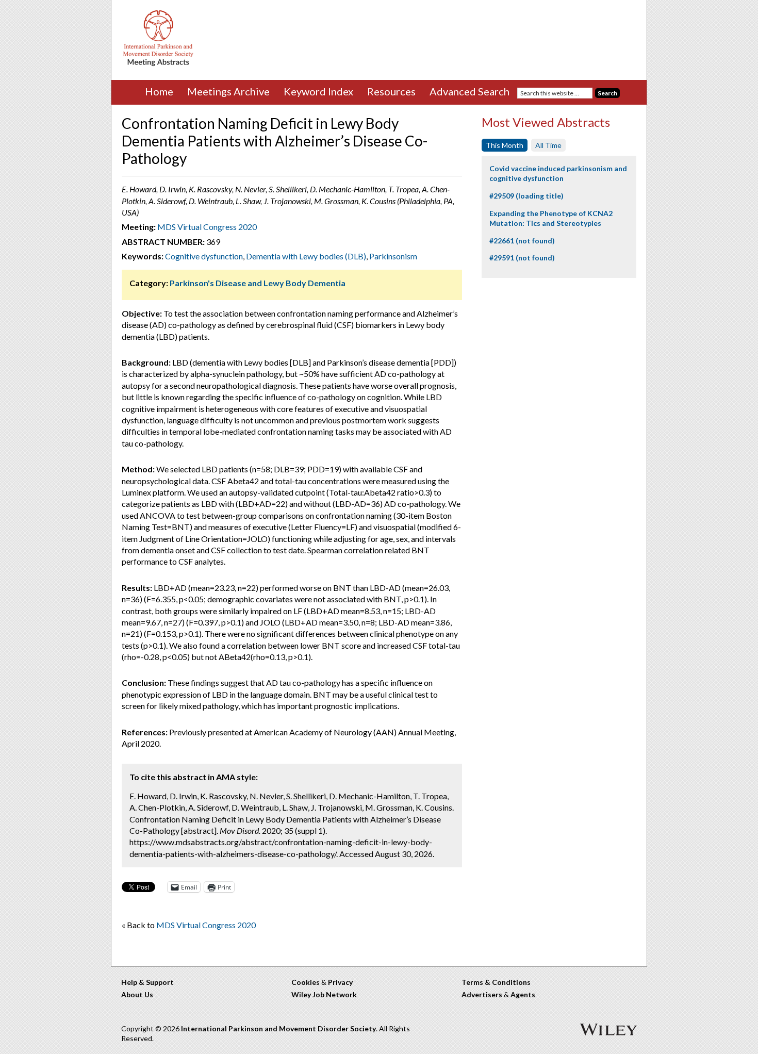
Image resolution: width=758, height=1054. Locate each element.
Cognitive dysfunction (204, 256)
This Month (504, 145)
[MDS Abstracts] (158, 64)
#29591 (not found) (522, 257)
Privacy (340, 982)
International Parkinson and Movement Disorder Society (278, 1028)
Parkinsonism (393, 256)
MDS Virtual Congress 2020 (207, 227)
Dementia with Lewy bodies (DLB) (306, 256)
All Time (548, 145)
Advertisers (482, 994)
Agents (522, 994)
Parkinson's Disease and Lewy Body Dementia (257, 283)
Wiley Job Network (324, 994)
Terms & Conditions (496, 982)
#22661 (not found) (522, 240)
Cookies (305, 982)
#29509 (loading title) (526, 195)
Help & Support (147, 982)
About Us (137, 994)
